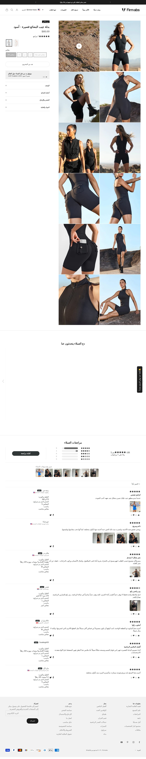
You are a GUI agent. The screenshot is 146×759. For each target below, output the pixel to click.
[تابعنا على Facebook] (139, 742)
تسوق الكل (74, 10)
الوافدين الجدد (101, 710)
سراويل (103, 730)
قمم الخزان (102, 718)
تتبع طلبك (68, 706)
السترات (103, 726)
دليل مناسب (67, 722)
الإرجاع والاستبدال (65, 714)
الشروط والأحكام (66, 730)
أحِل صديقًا (137, 722)
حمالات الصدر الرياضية (98, 722)
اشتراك (32, 721)
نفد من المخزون (27, 64)
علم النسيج (137, 710)
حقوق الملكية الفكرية (64, 734)
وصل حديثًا (97, 10)
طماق (104, 714)
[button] (44, 36)
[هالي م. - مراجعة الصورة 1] (135, 571)
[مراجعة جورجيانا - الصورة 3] (109, 537)
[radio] (8, 43)
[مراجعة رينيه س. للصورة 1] (135, 506)
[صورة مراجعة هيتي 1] (135, 605)
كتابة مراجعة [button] (26, 453)
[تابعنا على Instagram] (133, 742)
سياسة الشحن (66, 710)
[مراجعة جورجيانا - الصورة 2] (121, 537)
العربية (139, 750)
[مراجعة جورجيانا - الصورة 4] (98, 537)
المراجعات (137, 714)
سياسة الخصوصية (65, 726)
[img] (135, 491)
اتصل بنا (69, 718)
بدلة (104, 734)
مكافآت (138, 730)
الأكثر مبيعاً (86, 10)
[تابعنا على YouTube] (121, 742)
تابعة (139, 718)
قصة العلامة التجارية (133, 706)
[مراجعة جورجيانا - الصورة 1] (134, 537)
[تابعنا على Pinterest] (127, 742)
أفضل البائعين (101, 706)
